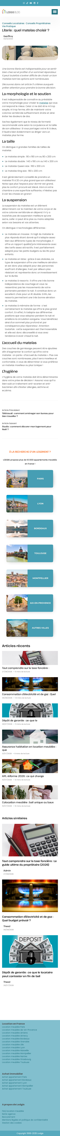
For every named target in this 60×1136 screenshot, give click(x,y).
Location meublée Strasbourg (16, 1059)
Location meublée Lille (13, 1044)
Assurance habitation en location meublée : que (29, 748)
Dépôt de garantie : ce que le (19, 720)
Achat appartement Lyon (14, 1082)
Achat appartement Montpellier (17, 1085)
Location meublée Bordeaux (15, 1038)
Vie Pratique (9, 26)
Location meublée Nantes (14, 1056)
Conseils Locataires (13, 23)
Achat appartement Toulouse (16, 1088)
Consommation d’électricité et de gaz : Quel (29, 694)
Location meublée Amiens (15, 1032)
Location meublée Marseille (15, 1050)
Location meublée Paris (13, 1026)
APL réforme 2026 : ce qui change (23, 776)
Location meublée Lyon (13, 1047)
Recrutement (8, 1117)
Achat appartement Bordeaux (16, 1080)
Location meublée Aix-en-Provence (19, 1029)
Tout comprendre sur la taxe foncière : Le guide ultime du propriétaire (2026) (29, 862)
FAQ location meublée (13, 1111)
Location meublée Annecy (15, 1035)
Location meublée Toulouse (15, 1062)
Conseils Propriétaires (38, 23)
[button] (55, 11)
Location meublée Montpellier (16, 1053)
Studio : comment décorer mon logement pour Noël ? (26, 428)
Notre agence (8, 1114)
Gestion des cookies (12, 1122)
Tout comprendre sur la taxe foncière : (25, 668)
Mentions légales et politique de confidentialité (25, 1119)
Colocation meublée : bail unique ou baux (28, 802)
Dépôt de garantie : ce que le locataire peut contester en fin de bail (27, 974)
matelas (43, 102)
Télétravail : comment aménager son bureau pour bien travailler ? (27, 414)
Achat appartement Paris (14, 1077)
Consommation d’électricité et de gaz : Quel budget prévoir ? (27, 918)
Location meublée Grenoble (15, 1041)
